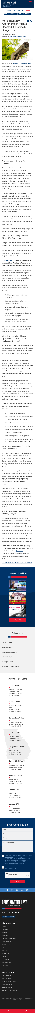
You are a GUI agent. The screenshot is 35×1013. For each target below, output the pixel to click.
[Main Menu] (30, 2)
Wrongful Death (7, 662)
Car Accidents (7, 642)
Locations (5, 935)
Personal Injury (7, 657)
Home (4, 926)
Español (4, 956)
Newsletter (5, 953)
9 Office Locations (10, 14)
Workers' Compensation (10, 666)
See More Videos (17, 620)
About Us (5, 929)
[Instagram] (12, 890)
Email (8, 1011)
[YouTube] (27, 890)
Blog (3, 947)
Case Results (6, 941)
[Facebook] (7, 890)
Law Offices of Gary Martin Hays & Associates (17, 563)
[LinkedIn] (22, 890)
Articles (4, 950)
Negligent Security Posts (18, 36)
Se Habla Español (24, 14)
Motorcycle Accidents (9, 652)
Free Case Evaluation (9, 938)
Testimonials (6, 944)
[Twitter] (17, 890)
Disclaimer (5, 959)
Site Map (5, 965)
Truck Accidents (7, 647)
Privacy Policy (6, 962)
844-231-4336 (15, 10)
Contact (4, 932)
